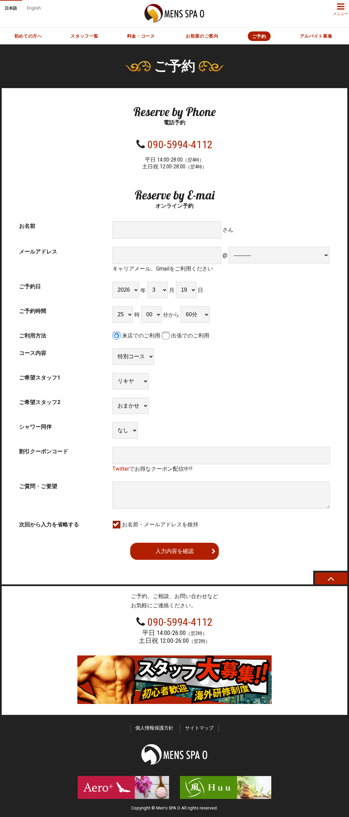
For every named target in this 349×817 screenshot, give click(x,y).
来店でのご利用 (140, 335)
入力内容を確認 (174, 551)
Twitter (120, 469)
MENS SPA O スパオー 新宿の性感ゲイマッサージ (174, 13)
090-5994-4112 (180, 144)
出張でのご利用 (189, 335)
